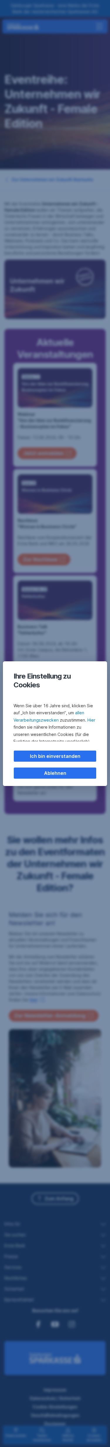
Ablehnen (55, 773)
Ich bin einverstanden (55, 756)
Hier (91, 720)
